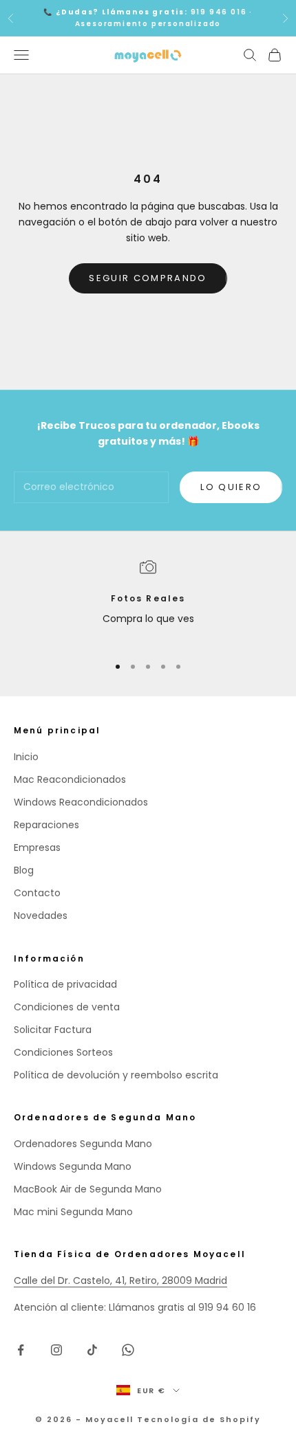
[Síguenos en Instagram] (56, 1350)
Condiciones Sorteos (63, 1052)
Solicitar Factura (53, 1029)
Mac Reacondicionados (70, 779)
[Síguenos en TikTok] (92, 1350)
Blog (24, 870)
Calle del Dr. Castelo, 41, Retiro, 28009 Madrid (120, 1280)
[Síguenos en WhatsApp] (128, 1350)
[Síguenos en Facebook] (21, 1350)
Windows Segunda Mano (72, 1166)
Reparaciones (46, 825)
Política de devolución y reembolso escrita (116, 1075)
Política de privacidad (65, 984)
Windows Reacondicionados (81, 802)
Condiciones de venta (67, 1007)
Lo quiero (231, 486)
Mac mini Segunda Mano (73, 1212)
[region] (148, 601)
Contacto (37, 893)
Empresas (37, 847)
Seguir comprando (148, 278)
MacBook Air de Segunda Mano (88, 1189)
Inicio (26, 757)
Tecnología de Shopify (199, 1419)
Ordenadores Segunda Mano (83, 1144)
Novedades (40, 915)
